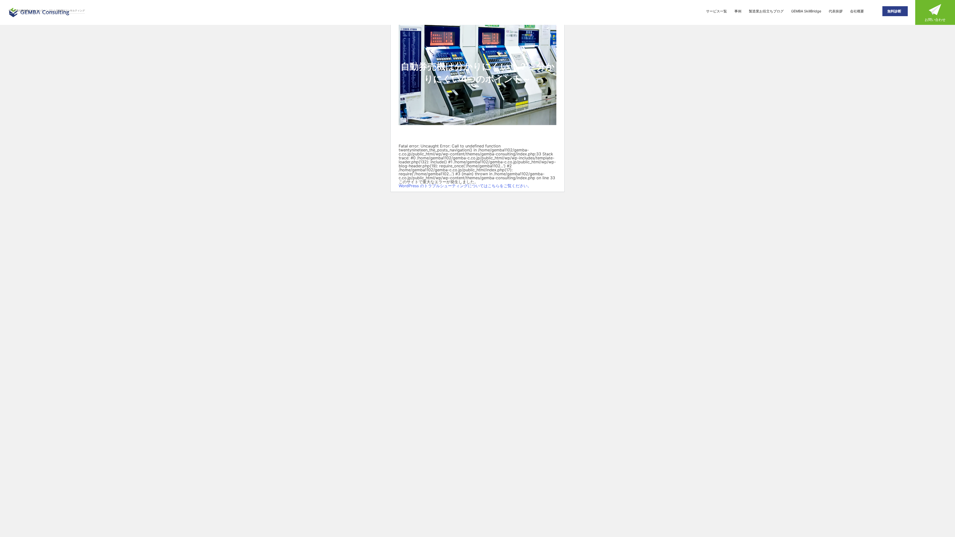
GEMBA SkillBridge (806, 11)
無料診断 (895, 11)
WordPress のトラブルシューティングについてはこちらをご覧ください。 (465, 185)
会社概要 (857, 11)
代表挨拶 (836, 11)
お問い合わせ (935, 19)
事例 (737, 11)
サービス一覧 (716, 11)
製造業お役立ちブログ (766, 11)
